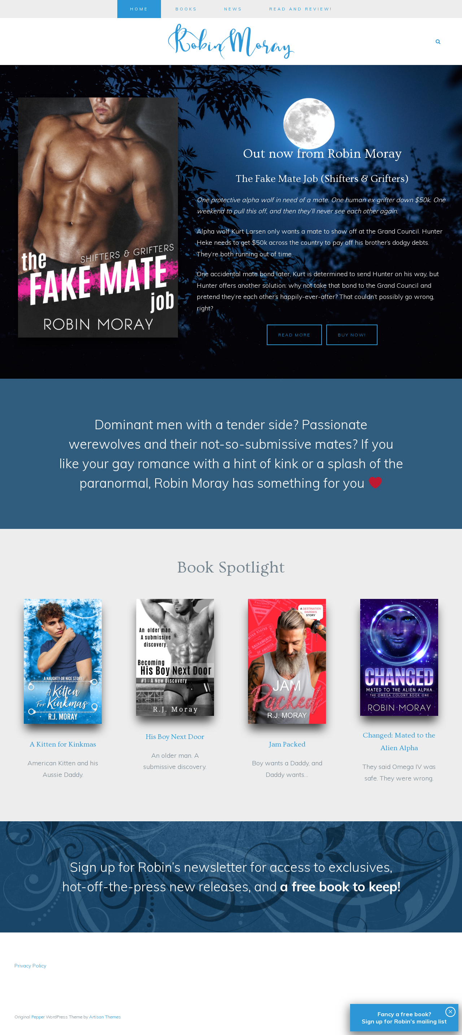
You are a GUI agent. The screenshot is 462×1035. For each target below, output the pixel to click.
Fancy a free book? (404, 1014)
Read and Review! (300, 9)
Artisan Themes (105, 1016)
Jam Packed (287, 744)
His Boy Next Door (175, 737)
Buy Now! (352, 335)
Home (139, 9)
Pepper (38, 1016)
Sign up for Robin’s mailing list (404, 1021)
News (233, 9)
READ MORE (294, 335)
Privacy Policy (30, 965)
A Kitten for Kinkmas (63, 744)
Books (186, 9)
